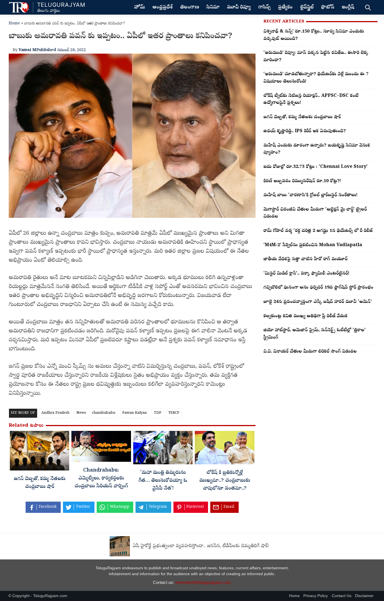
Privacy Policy (315, 596)
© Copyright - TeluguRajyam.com (37, 596)
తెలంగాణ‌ (189, 7)
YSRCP (173, 413)
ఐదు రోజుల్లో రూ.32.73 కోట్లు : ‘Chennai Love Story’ (315, 167)
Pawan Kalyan (134, 413)
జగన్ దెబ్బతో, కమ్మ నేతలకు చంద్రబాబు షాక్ (302, 117)
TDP (157, 413)
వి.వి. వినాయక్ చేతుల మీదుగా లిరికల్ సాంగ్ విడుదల (310, 352)
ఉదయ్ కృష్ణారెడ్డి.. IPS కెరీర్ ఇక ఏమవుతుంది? (304, 131)
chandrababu (103, 413)
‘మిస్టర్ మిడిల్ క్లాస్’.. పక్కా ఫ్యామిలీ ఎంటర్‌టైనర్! (306, 274)
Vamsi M (27, 50)
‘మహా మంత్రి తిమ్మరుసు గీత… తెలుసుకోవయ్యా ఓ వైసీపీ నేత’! (163, 481)
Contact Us (341, 596)
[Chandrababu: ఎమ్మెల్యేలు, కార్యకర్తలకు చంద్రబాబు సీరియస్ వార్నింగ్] (101, 448)
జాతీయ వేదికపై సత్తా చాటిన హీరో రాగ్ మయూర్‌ (305, 259)
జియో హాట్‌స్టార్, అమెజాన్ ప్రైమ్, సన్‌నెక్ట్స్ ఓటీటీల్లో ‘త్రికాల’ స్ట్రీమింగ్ (314, 334)
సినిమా (213, 7)
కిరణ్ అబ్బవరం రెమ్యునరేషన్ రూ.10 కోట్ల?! (302, 181)
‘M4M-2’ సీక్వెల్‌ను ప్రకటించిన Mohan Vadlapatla (312, 245)
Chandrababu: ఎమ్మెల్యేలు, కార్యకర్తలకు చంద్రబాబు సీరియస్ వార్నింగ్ (101, 478)
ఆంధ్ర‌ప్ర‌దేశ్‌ (162, 7)
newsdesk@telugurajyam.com (203, 582)
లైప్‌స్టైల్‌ (307, 7)
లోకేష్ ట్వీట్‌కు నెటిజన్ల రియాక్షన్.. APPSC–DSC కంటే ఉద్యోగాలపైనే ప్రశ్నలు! (310, 99)
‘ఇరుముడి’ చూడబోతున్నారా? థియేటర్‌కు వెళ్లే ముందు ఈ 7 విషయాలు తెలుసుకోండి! (316, 78)
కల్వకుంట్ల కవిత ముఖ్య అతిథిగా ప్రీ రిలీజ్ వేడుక (305, 316)
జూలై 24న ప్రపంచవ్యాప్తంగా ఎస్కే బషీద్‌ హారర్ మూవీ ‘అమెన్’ (317, 302)
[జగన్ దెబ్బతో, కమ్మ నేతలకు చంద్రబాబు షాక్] (39, 452)
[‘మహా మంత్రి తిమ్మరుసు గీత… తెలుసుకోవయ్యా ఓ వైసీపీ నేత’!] (163, 449)
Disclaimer (364, 596)
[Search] (368, 7)
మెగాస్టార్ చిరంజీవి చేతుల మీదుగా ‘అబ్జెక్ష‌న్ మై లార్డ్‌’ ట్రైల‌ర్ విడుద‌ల (315, 213)
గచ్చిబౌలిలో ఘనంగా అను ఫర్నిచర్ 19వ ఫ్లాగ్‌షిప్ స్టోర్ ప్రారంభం (318, 288)
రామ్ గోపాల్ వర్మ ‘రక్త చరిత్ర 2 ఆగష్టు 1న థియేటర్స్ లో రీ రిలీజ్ (317, 231)
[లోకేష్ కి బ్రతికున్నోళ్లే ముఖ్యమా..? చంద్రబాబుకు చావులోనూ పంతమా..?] (224, 449)
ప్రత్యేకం (285, 7)
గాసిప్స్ (264, 7)
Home (14, 23)
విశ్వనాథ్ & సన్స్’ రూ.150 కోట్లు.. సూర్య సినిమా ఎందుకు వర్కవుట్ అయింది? (313, 35)
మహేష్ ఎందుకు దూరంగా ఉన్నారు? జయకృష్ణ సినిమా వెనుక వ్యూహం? (316, 149)
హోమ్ (139, 7)
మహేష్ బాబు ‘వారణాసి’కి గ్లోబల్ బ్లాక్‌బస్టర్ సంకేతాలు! (310, 195)
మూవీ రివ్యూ (239, 7)
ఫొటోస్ (327, 7)
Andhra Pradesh (55, 413)
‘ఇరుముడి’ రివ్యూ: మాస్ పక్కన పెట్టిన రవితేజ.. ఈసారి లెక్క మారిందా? (315, 56)
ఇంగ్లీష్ (348, 7)
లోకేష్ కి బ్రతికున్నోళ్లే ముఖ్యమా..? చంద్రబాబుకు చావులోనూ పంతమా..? (224, 481)
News (81, 413)
